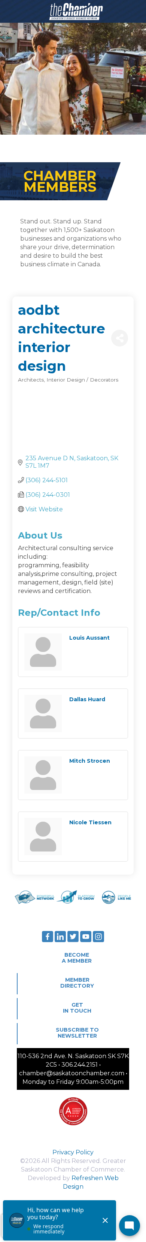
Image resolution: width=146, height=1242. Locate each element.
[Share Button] (119, 338)
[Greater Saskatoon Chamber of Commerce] (73, 11)
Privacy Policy (73, 1152)
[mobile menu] (136, 11)
